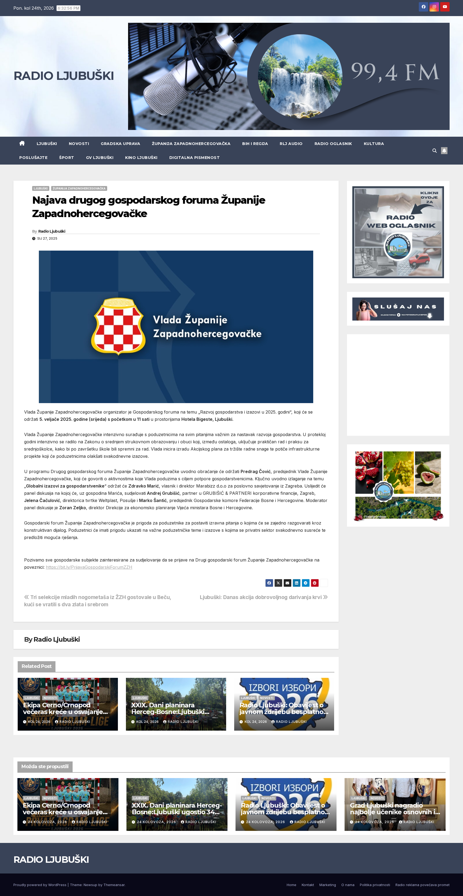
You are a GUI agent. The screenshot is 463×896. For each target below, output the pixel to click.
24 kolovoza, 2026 (48, 822)
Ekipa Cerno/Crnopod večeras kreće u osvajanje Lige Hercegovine (63, 711)
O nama (347, 885)
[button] (434, 150)
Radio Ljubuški (51, 231)
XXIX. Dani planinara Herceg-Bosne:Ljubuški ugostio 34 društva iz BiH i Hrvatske (177, 812)
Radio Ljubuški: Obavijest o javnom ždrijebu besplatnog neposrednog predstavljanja (284, 711)
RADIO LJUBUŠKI (63, 75)
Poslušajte (33, 157)
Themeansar (114, 885)
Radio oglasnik (333, 143)
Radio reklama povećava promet (422, 885)
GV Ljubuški (100, 157)
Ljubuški (47, 143)
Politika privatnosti (375, 885)
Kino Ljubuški (141, 157)
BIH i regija (255, 143)
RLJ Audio (291, 143)
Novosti (79, 143)
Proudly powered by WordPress (40, 885)
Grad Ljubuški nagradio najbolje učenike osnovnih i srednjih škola (392, 812)
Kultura (374, 143)
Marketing (327, 885)
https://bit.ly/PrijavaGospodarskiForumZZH (89, 567)
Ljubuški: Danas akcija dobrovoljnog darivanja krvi (261, 597)
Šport (66, 157)
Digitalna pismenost (194, 157)
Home (291, 885)
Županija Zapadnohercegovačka (191, 143)
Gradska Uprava (120, 143)
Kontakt (308, 885)
